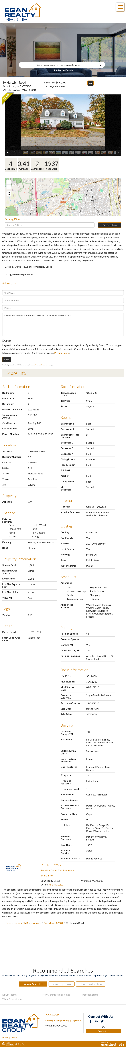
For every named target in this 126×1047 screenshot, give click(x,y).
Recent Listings (90, 994)
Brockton (48, 922)
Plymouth (36, 922)
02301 (59, 922)
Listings (18, 922)
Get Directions (110, 225)
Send (6, 359)
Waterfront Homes (12, 999)
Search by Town (61, 984)
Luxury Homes (10, 994)
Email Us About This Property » (57, 870)
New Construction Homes (56, 994)
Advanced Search (64, 70)
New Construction (90, 984)
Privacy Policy (61, 352)
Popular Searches (32, 984)
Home (8, 922)
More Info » (47, 875)
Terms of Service (45, 365)
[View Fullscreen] (8, 193)
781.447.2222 (56, 884)
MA (26, 922)
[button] (101, 65)
